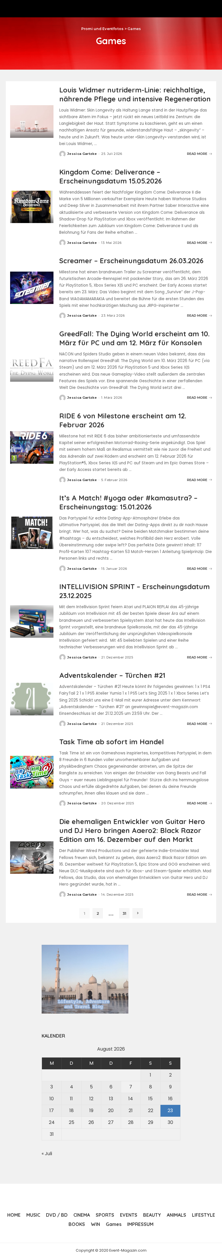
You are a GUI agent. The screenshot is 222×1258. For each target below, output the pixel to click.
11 (71, 1098)
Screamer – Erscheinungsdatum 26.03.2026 (131, 260)
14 (130, 1098)
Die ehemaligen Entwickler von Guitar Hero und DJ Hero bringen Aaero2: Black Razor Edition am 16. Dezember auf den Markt (132, 830)
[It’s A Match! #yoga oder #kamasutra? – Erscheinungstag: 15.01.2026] (31, 533)
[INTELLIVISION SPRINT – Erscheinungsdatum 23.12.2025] (31, 621)
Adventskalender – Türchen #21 (112, 675)
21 (131, 1110)
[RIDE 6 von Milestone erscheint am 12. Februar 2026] (31, 447)
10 (51, 1098)
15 (150, 1098)
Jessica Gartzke (82, 154)
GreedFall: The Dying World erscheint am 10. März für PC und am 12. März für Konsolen (134, 338)
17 (51, 1110)
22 (150, 1110)
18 (71, 1110)
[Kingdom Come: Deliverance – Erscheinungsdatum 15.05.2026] (31, 207)
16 (170, 1098)
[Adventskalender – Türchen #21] (31, 699)
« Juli (47, 1153)
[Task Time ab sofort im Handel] (31, 772)
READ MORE (197, 154)
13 (111, 1098)
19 (91, 1110)
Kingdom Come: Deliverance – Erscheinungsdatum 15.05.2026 (110, 176)
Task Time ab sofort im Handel (111, 741)
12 (91, 1098)
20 (111, 1110)
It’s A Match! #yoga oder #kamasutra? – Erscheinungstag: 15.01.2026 (128, 502)
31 (124, 913)
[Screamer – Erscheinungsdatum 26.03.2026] (31, 288)
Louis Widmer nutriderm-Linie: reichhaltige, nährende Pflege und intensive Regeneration (135, 94)
